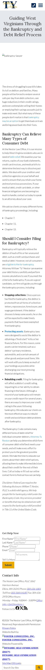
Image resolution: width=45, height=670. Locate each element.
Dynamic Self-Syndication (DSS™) (19, 657)
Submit (8, 565)
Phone (6, 546)
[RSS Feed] (26, 609)
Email (5, 550)
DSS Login (16, 663)
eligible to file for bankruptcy (20, 264)
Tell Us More (8, 559)
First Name (8, 538)
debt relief (15, 156)
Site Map (6, 663)
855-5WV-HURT (19, 592)
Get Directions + (16, 604)
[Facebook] (18, 609)
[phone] (33, 5)
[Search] (39, 667)
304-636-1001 (34, 588)
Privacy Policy (9, 628)
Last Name (8, 542)
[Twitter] (22, 609)
